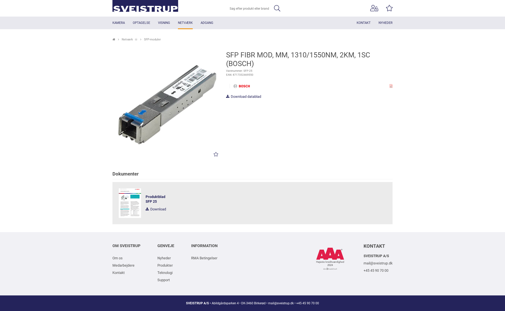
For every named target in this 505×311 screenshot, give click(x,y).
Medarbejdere (123, 265)
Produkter (165, 265)
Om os (117, 258)
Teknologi (165, 273)
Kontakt (118, 273)
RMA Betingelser (204, 258)
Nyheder (164, 258)
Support (163, 280)
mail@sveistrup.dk (378, 263)
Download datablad (245, 96)
